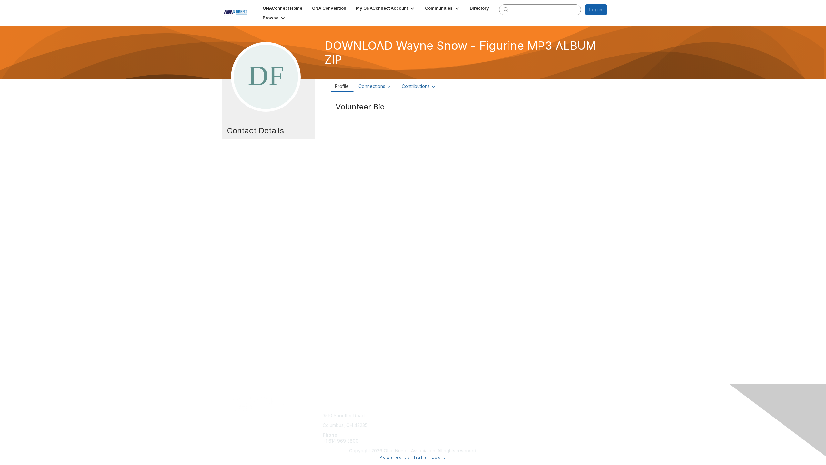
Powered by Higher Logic (413, 457)
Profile (342, 86)
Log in (595, 9)
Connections (371, 86)
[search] (506, 9)
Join (420, 415)
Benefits (424, 422)
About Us (518, 415)
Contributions (416, 86)
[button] (385, 8)
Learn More (428, 428)
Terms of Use (523, 422)
